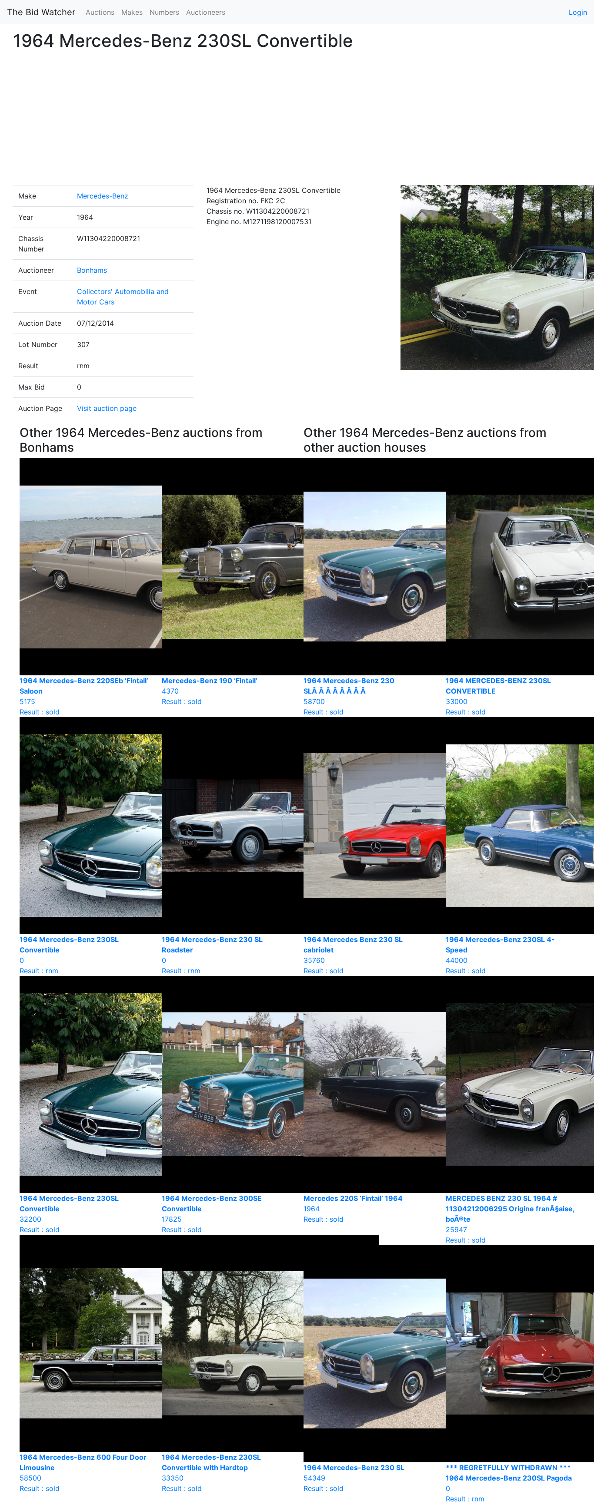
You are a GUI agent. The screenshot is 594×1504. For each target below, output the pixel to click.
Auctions (100, 12)
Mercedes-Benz (102, 196)
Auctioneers (205, 12)
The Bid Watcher (41, 12)
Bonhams (92, 270)
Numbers (164, 12)
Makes (132, 12)
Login (578, 12)
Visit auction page (107, 408)
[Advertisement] (297, 120)
